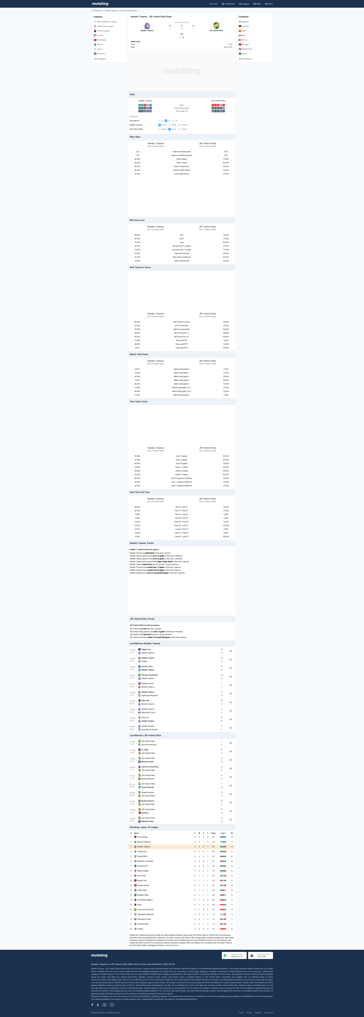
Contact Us (268, 1013)
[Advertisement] (181, 71)
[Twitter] (100, 1004)
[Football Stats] (100, 4)
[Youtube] (113, 1004)
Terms (241, 1013)
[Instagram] (106, 1004)
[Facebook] (94, 1004)
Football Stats (97, 11)
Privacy (249, 1013)
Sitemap (258, 1013)
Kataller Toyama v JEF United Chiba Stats (121, 11)
